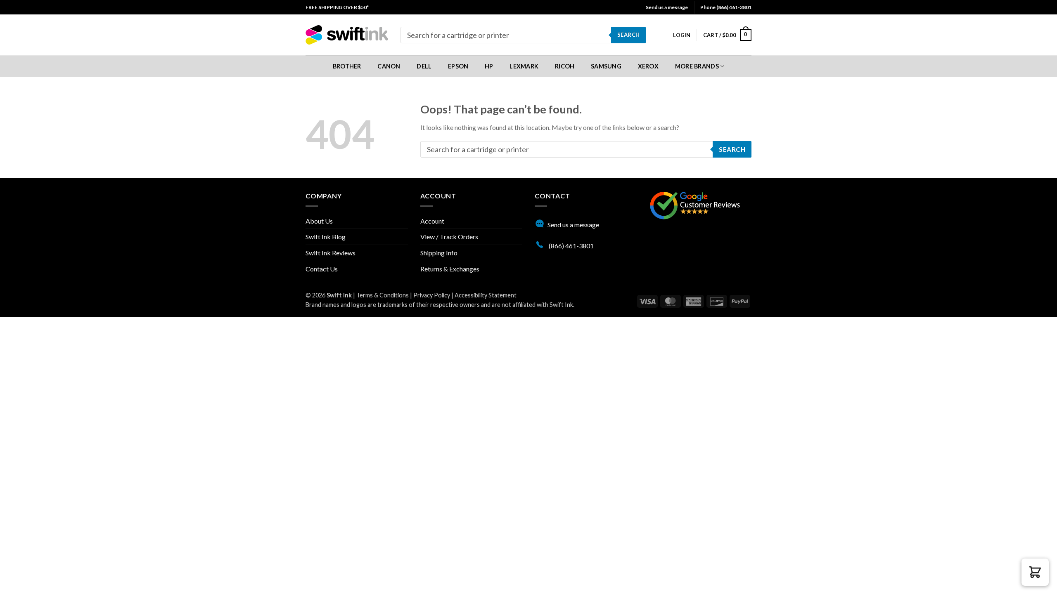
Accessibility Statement (486, 295)
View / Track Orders (449, 236)
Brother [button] (347, 66)
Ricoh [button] (564, 66)
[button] (681, 35)
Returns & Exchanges (449, 269)
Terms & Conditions (382, 295)
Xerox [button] (648, 66)
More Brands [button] (697, 66)
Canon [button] (388, 66)
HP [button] (489, 66)
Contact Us (322, 269)
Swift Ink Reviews (330, 253)
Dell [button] (424, 66)
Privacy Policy (431, 295)
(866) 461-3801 (570, 246)
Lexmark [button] (524, 66)
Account (432, 221)
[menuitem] (337, 7)
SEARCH (628, 34)
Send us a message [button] (667, 7)
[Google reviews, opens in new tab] (694, 204)
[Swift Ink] (347, 35)
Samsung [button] (606, 66)
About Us (319, 221)
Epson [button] (458, 66)
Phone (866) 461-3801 (725, 7)
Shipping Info (438, 253)
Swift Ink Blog (326, 236)
